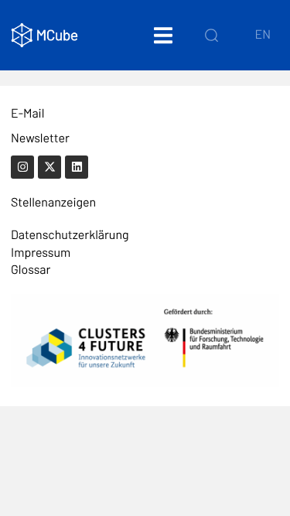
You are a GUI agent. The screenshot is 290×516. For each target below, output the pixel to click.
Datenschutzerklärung (70, 234)
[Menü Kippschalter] (163, 35)
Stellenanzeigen (53, 202)
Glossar (30, 269)
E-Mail (27, 113)
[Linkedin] (76, 167)
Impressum (40, 252)
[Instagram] (22, 167)
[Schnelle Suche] (211, 34)
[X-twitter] (49, 167)
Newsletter (40, 138)
